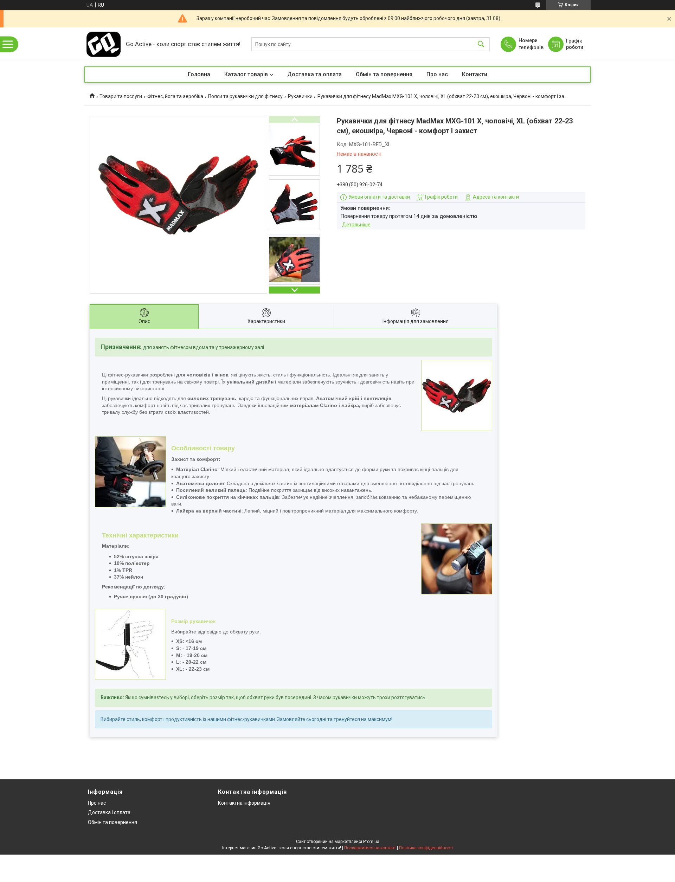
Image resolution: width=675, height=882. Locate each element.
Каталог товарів (246, 74)
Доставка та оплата (314, 74)
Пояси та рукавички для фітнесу (245, 96)
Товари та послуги (120, 96)
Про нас (437, 74)
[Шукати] (480, 44)
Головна (199, 74)
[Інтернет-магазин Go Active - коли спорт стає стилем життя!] (103, 44)
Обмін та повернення (384, 74)
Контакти (474, 74)
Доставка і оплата (109, 812)
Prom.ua (371, 841)
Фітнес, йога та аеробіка (175, 96)
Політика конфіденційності (426, 847)
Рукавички (300, 96)
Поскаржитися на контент (370, 847)
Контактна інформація (244, 803)
